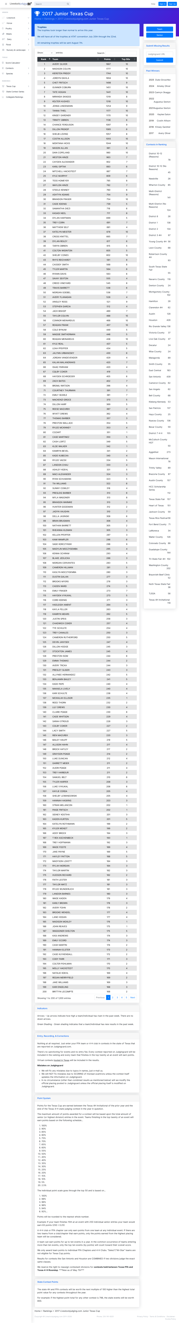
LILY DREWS (58, 707)
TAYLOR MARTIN (60, 870)
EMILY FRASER (59, 590)
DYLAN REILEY (59, 241)
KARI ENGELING (60, 987)
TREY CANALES (60, 632)
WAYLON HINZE (60, 185)
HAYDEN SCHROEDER (63, 376)
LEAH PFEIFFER (60, 348)
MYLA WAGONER (61, 497)
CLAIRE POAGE (59, 712)
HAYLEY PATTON (61, 856)
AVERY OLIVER (59, 64)
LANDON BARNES (61, 893)
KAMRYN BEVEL (60, 451)
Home (38, 18)
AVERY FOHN (59, 907)
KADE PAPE (58, 684)
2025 (151, 79)
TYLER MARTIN (60, 269)
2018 (151, 127)
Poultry (9, 28)
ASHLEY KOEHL (60, 469)
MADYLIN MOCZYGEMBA (65, 549)
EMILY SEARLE (59, 395)
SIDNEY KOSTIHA (61, 814)
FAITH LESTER (59, 879)
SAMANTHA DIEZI (61, 208)
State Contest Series (15, 91)
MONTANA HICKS (61, 143)
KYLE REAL (58, 343)
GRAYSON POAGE (61, 754)
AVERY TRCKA (59, 665)
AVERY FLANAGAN (61, 297)
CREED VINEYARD (61, 283)
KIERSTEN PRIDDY (61, 73)
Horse (9, 23)
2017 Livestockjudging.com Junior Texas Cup (83, 18)
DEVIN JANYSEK (60, 642)
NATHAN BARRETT (61, 525)
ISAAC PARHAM (60, 367)
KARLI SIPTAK (59, 166)
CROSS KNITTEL (60, 236)
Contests (10, 68)
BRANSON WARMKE (62, 502)
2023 (151, 92)
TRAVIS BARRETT (61, 288)
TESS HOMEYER (60, 180)
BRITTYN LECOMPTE (62, 991)
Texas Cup (11, 86)
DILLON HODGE (60, 646)
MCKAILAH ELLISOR (62, 698)
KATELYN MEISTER (61, 231)
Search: (101, 53)
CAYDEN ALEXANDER (63, 162)
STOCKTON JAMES (62, 651)
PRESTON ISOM (60, 656)
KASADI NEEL (59, 213)
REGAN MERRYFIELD (62, 977)
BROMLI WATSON (61, 385)
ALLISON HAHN (60, 744)
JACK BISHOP (59, 311)
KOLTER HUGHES (61, 101)
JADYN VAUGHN (60, 511)
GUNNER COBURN (61, 87)
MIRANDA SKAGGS (61, 96)
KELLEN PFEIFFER (61, 534)
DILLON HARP (59, 404)
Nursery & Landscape (16, 50)
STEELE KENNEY (60, 190)
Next (132, 997)
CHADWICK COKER (62, 623)
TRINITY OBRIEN (60, 120)
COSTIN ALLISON (61, 138)
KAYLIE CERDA (59, 791)
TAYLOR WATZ (59, 884)
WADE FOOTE (59, 847)
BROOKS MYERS (60, 581)
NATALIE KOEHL (60, 973)
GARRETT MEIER (60, 763)
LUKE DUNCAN (60, 758)
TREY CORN (58, 222)
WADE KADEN (59, 898)
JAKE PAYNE (58, 851)
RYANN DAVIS (59, 274)
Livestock (11, 18)
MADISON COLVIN (61, 68)
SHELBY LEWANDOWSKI (64, 795)
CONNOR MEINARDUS (63, 320)
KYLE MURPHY (59, 176)
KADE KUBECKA (60, 455)
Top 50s (126, 59)
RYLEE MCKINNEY (61, 427)
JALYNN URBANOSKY (63, 353)
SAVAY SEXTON (60, 278)
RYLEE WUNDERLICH (63, 889)
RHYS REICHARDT (61, 259)
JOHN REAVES (59, 926)
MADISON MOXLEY (62, 921)
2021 (151, 108)
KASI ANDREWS (60, 935)
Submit (159, 60)
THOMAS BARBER (61, 418)
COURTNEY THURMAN (63, 390)
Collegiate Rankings (14, 97)
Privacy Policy (142, 1317)
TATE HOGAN (59, 92)
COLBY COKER (59, 726)
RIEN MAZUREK (60, 735)
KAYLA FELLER (59, 609)
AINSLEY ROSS (59, 301)
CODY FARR (58, 959)
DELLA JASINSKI (60, 516)
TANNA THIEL (59, 110)
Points (107, 59)
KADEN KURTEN (60, 819)
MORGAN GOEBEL (61, 292)
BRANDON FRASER (61, 199)
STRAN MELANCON (62, 805)
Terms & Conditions (157, 1317)
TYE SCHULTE (59, 628)
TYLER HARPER (60, 781)
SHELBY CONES (60, 255)
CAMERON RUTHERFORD (65, 637)
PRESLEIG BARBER (61, 493)
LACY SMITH (58, 730)
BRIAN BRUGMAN (61, 520)
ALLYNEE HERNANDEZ (63, 674)
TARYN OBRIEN (60, 245)
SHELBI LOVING (60, 134)
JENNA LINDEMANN (62, 106)
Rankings (49, 18)
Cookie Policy (170, 1319)
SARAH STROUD (60, 721)
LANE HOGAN (59, 917)
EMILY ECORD (59, 940)
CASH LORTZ (59, 441)
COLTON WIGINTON (62, 250)
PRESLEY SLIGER (60, 670)
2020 (151, 114)
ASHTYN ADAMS (60, 194)
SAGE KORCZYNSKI (62, 544)
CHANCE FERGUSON (63, 124)
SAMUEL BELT (59, 777)
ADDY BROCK (59, 833)
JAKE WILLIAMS (60, 982)
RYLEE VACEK (59, 460)
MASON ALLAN (60, 148)
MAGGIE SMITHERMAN (63, 334)
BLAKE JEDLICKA (61, 558)
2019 (151, 120)
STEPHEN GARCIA (61, 306)
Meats (9, 34)
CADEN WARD (59, 586)
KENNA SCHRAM (60, 553)
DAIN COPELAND (61, 152)
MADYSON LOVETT (62, 861)
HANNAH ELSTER (61, 949)
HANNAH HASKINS (61, 800)
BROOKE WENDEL (61, 912)
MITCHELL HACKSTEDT (64, 171)
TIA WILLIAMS (59, 483)
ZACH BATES (58, 381)
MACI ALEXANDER (61, 474)
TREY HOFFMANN (61, 842)
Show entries (50, 52)
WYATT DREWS (60, 413)
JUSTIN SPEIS (59, 618)
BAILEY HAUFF (59, 740)
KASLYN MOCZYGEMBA (64, 572)
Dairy (9, 39)
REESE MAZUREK (61, 409)
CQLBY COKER (59, 371)
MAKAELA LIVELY (61, 688)
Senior (160, 35)
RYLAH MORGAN (60, 865)
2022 (151, 98)
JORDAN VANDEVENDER (64, 357)
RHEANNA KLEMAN (62, 530)
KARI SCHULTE (59, 693)
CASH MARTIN (59, 945)
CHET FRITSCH (60, 82)
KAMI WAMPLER (60, 539)
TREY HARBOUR (60, 772)
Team (55, 59)
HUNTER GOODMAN (62, 506)
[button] (153, 3)
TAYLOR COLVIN (60, 315)
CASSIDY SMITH (60, 264)
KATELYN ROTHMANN (63, 824)
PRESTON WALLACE (62, 423)
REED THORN (59, 702)
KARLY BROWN (59, 903)
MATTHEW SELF (60, 227)
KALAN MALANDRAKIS (63, 362)
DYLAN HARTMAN (61, 218)
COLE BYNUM (59, 329)
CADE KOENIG (59, 204)
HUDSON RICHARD (62, 875)
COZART (56, 432)
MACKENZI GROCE (61, 399)
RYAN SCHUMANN (61, 479)
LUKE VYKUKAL (60, 786)
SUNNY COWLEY (61, 488)
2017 (151, 133)
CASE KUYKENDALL (62, 954)
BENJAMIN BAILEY (61, 679)
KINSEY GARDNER (61, 115)
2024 (151, 86)
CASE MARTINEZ (60, 437)
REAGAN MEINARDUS (63, 339)
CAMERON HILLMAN (62, 567)
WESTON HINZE (60, 157)
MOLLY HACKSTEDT (62, 968)
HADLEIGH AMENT (61, 604)
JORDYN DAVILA (60, 78)
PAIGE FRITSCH (60, 809)
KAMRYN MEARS (60, 614)
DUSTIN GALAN (60, 576)
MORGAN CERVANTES (63, 563)
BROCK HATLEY (60, 749)
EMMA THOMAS (60, 660)
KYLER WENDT (59, 828)
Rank (43, 59)
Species (9, 73)
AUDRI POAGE (59, 768)
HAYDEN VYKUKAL (62, 595)
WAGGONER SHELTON (63, 931)
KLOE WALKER (59, 446)
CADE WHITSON (60, 716)
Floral (8, 44)
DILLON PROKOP (60, 129)
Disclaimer (171, 1317)
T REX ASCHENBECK (62, 838)
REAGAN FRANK (60, 325)
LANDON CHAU (60, 465)
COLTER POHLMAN (62, 963)
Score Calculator (13, 63)
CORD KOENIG (59, 600)
